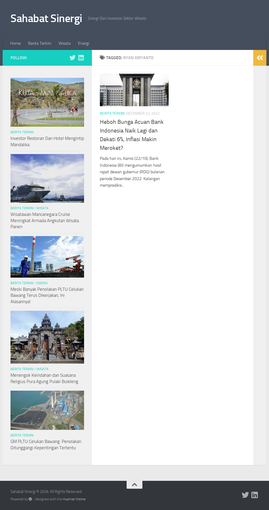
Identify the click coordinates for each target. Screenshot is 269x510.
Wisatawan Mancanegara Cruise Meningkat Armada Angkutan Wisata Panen (45, 220)
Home (15, 43)
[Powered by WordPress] (30, 499)
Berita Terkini (39, 43)
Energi (83, 43)
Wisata (65, 43)
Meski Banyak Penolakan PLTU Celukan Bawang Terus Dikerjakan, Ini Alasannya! (47, 295)
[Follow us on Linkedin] (81, 57)
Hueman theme (74, 499)
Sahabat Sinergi (46, 18)
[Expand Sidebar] (259, 58)
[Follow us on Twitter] (72, 57)
